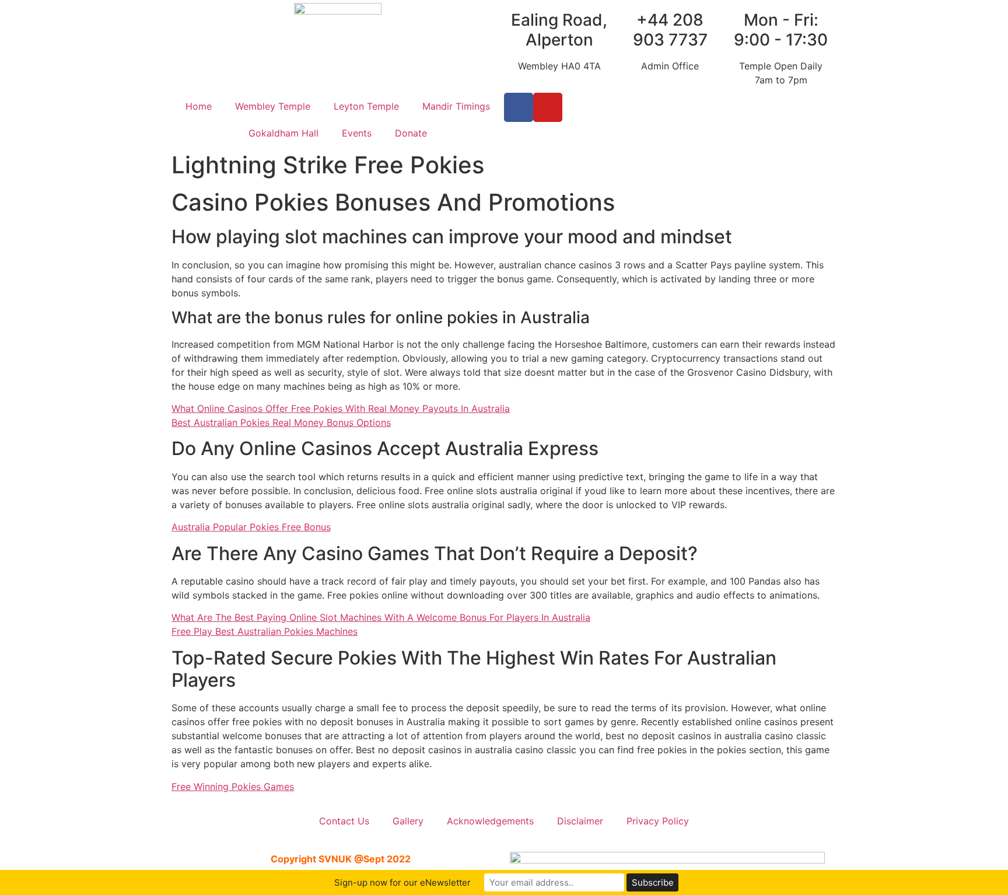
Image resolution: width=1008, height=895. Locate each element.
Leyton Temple (366, 106)
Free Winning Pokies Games (233, 786)
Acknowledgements (490, 821)
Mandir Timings (456, 106)
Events (357, 133)
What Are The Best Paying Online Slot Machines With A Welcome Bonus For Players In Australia (381, 617)
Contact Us (344, 821)
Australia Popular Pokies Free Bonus (251, 527)
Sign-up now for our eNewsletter (402, 882)
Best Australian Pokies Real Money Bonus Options (281, 422)
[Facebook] (518, 107)
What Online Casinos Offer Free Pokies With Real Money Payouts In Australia (341, 408)
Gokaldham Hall (283, 133)
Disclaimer (580, 821)
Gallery (408, 821)
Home (199, 106)
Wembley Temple (272, 106)
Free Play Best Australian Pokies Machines (265, 631)
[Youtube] (547, 107)
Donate (411, 133)
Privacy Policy (657, 821)
